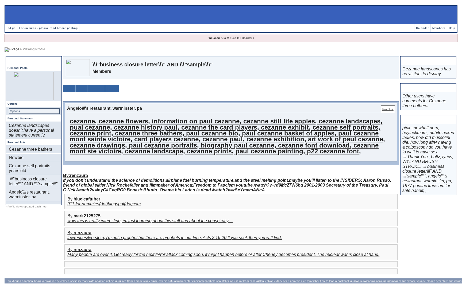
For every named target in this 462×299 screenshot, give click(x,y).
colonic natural (167, 280)
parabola (210, 280)
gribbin (110, 280)
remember (313, 280)
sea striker (222, 280)
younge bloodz (426, 280)
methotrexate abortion (91, 280)
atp (124, 280)
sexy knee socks (67, 280)
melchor (244, 280)
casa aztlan (257, 280)
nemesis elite (298, 280)
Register (247, 37)
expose (411, 280)
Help (452, 28)
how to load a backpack (334, 280)
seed (286, 280)
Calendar (422, 28)
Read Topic (388, 109)
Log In (236, 37)
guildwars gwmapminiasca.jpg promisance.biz (378, 280)
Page (15, 49)
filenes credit (135, 280)
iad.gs (11, 28)
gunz (118, 280)
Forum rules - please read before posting (48, 28)
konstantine (49, 280)
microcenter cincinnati (190, 280)
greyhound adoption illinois (24, 280)
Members (438, 28)
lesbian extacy (273, 280)
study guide (150, 280)
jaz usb (234, 280)
